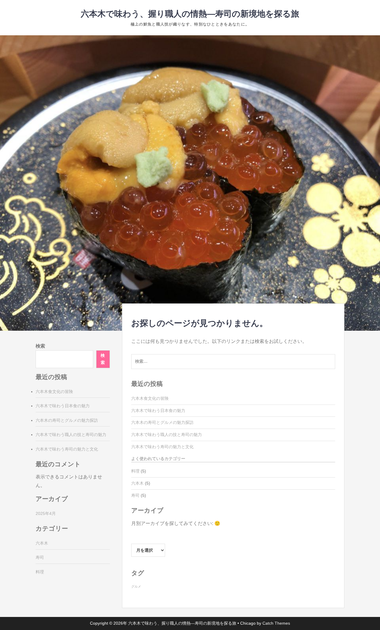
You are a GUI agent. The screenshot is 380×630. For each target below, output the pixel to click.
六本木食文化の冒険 (150, 398)
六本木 (137, 483)
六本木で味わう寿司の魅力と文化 (162, 446)
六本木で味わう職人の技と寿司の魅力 (166, 434)
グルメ (136, 586)
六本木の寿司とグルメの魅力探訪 (162, 422)
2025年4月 (46, 513)
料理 (135, 471)
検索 (40, 346)
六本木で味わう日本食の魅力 (158, 410)
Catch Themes (276, 623)
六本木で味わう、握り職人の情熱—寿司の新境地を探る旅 (190, 13)
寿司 (135, 495)
